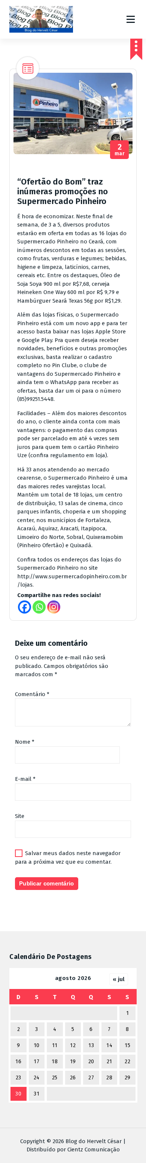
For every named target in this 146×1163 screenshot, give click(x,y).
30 (18, 1094)
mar (120, 150)
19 (73, 1061)
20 (91, 1061)
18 (55, 1061)
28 (109, 1077)
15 (127, 1045)
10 (37, 1045)
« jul (119, 979)
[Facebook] (24, 607)
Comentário (32, 694)
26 (73, 1077)
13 (91, 1045)
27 (91, 1077)
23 (18, 1077)
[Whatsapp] (39, 607)
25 (55, 1077)
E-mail (25, 779)
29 (128, 1077)
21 (109, 1061)
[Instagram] (53, 607)
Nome (24, 741)
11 (55, 1045)
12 (73, 1045)
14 (109, 1045)
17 (36, 1061)
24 (37, 1077)
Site (19, 816)
